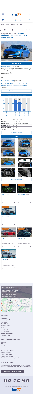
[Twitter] (9, 380)
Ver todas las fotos (16, 179)
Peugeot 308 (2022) (6, 66)
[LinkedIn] (14, 380)
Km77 (16, 14)
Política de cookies (6, 352)
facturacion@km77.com (7, 331)
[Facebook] (5, 380)
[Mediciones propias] (12, 30)
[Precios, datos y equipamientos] (8, 30)
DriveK (3, 345)
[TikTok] (27, 380)
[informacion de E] (2, 224)
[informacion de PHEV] (18, 203)
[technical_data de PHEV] (30, 203)
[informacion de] (2, 203)
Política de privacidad (7, 356)
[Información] (0, 30)
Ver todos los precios (16, 132)
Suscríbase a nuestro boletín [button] (12, 371)
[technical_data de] (14, 203)
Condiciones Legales (6, 354)
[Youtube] (18, 380)
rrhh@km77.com (5, 335)
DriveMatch (4, 344)
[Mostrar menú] (3, 14)
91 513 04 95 (12, 296)
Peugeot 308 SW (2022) (7, 80)
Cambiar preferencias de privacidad (10, 358)
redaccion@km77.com (7, 320)
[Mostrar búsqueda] (30, 14)
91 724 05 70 (14, 294)
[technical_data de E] (14, 224)
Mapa (16, 292)
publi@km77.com (5, 325)
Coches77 (4, 342)
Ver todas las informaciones (16, 91)
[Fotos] (5, 30)
